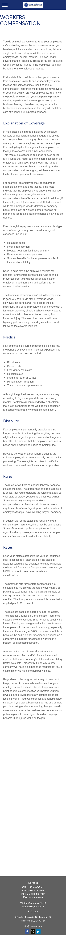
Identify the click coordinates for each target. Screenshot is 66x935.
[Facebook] (27, 931)
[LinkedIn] (38, 931)
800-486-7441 (38, 893)
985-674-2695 (36, 890)
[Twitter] (33, 931)
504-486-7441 (36, 887)
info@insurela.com (33, 926)
